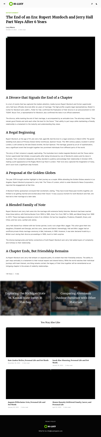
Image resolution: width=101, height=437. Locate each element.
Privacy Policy (50, 421)
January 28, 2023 (13, 407)
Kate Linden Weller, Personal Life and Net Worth (28, 360)
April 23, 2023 (56, 407)
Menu (4, 3)
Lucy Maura (10, 27)
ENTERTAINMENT (12, 13)
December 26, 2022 (14, 363)
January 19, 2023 (57, 365)
